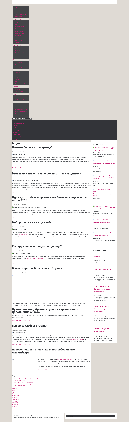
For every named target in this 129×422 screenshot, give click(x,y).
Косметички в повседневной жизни (104, 163)
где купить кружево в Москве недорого (35, 258)
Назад (38, 410)
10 (53, 410)
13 (61, 410)
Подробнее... (15, 167)
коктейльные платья (17, 237)
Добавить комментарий (24, 167)
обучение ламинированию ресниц (66, 359)
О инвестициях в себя (19, 380)
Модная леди (15, 395)
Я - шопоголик (15, 404)
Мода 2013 (14, 392)
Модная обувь (15, 399)
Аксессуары (15, 401)
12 (58, 410)
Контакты (70, 416)
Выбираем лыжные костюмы (102, 222)
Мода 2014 (14, 397)
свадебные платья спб (77, 339)
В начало (32, 410)
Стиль (13, 390)
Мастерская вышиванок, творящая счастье (103, 194)
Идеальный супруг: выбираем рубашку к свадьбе (26, 378)
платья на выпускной (23, 234)
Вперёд (65, 410)
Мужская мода (15, 402)
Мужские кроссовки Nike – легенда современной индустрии (29, 384)
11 (55, 410)
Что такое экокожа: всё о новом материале (24, 382)
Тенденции (14, 388)
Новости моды (15, 393)
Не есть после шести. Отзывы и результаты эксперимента (102, 289)
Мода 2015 (14, 406)
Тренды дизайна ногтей (20, 385)
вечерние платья (66, 236)
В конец (70, 410)
